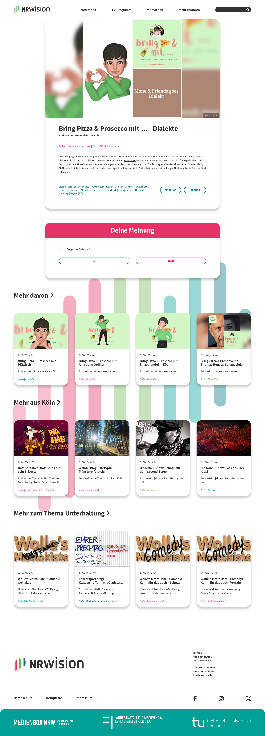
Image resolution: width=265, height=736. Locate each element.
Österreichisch (109, 190)
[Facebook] (195, 698)
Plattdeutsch (65, 168)
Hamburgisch (141, 186)
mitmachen (155, 10)
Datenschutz (23, 698)
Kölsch (110, 186)
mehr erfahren (189, 10)
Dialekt (63, 186)
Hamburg (64, 193)
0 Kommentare (113, 146)
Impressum (84, 698)
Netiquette (54, 698)
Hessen (139, 190)
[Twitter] (248, 698)
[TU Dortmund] (221, 722)
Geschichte (84, 186)
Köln (88, 146)
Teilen (172, 189)
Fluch (121, 190)
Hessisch (63, 190)
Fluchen (129, 190)
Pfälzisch (75, 190)
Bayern (128, 186)
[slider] (132, 68)
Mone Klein (108, 156)
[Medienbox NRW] (43, 722)
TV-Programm (121, 10)
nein (171, 260)
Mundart (85, 190)
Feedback (195, 189)
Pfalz (82, 193)
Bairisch (119, 186)
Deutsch (96, 190)
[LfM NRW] (132, 722)
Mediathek (88, 10)
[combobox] (233, 9)
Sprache (72, 186)
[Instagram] (221, 698)
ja (94, 260)
